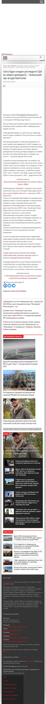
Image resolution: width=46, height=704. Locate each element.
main (13, 429)
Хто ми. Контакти (8, 691)
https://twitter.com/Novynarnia (12, 630)
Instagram (12, 329)
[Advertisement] (23, 28)
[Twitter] (9, 285)
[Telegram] (14, 285)
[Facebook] (5, 285)
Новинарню (29, 661)
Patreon (5, 651)
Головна (5, 681)
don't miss (7, 429)
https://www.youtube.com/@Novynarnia (15, 641)
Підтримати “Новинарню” (11, 695)
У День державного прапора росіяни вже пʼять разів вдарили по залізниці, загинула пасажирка (28, 562)
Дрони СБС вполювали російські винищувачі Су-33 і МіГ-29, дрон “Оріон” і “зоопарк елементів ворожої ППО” (20, 364)
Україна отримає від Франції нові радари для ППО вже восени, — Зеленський (27, 494)
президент (27, 429)
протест (34, 429)
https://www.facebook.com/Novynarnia (15, 627)
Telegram (29, 327)
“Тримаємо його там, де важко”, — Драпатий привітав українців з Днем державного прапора (28, 511)
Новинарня (19, 188)
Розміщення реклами (9, 688)
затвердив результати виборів (20, 258)
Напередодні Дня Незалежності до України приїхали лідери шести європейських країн (27, 502)
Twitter (5, 329)
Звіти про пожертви (9, 699)
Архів (4, 677)
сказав (19, 124)
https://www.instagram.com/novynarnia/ (15, 638)
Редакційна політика (9, 684)
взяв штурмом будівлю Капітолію (14, 193)
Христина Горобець (18, 291)
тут (16, 306)
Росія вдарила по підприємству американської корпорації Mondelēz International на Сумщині (26, 546)
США (39, 429)
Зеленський (19, 429)
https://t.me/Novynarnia (10, 634)
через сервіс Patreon (15, 315)
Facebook (36, 327)
